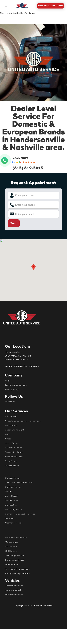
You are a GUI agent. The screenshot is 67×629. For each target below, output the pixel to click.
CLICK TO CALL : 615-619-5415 (50, 6)
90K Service (11, 551)
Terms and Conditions (15, 385)
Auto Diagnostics (13, 509)
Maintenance (11, 542)
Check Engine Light (14, 429)
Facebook (10, 401)
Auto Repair (11, 425)
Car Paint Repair (13, 487)
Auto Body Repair (13, 456)
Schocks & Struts (13, 447)
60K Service (11, 546)
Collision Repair (12, 478)
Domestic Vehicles (14, 585)
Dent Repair (11, 461)
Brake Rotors (11, 500)
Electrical (9, 518)
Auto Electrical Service (16, 537)
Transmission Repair (14, 560)
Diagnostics (11, 505)
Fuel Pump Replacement (17, 569)
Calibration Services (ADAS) (19, 482)
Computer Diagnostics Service (20, 513)
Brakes (8, 491)
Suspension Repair (14, 452)
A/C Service (11, 416)
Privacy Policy (12, 389)
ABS (7, 434)
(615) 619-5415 (27, 167)
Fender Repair (12, 465)
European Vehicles (14, 594)
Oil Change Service (14, 555)
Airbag (8, 438)
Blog (7, 380)
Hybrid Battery (12, 443)
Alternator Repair (13, 522)
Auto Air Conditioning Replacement (22, 420)
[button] (5, 6)
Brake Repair (11, 496)
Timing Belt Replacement (17, 573)
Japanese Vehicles (14, 590)
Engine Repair (12, 564)
